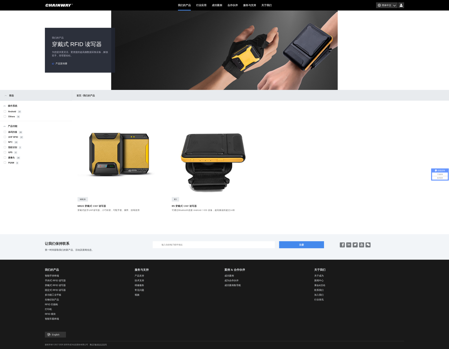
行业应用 (201, 5)
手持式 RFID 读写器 (55, 280)
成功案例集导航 (232, 285)
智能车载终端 (52, 318)
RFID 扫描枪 (51, 304)
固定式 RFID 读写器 (55, 290)
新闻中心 (319, 280)
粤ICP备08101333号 (98, 345)
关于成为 (319, 275)
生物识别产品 (52, 299)
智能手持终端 (52, 275)
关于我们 (266, 5)
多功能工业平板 (53, 295)
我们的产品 (184, 5)
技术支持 (139, 280)
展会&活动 (319, 285)
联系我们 (319, 290)
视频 (137, 295)
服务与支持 (249, 5)
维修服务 (139, 285)
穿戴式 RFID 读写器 (55, 285)
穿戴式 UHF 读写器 (92, 206)
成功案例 (217, 5)
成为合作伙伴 (231, 280)
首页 (79, 95)
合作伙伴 (233, 5)
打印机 (48, 309)
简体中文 (386, 5)
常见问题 (139, 290)
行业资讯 (319, 299)
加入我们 (319, 295)
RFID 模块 (50, 314)
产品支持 (139, 275)
